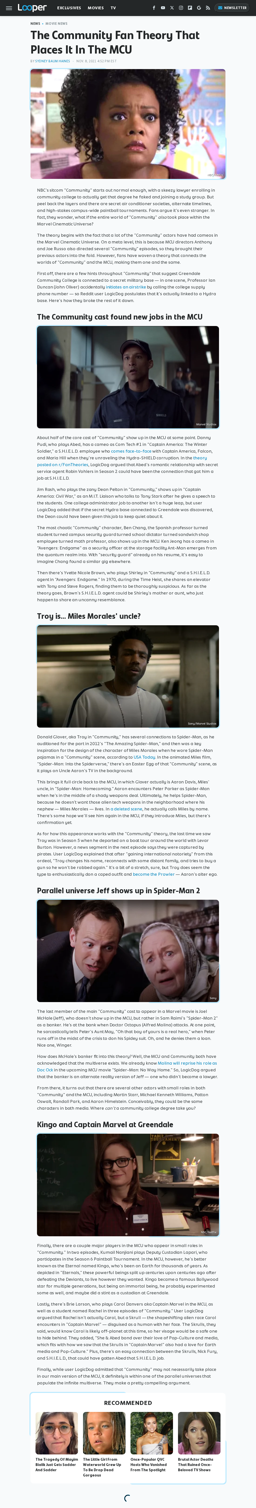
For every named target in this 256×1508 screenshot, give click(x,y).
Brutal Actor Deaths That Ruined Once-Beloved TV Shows (195, 1464)
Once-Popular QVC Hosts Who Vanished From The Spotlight (148, 1464)
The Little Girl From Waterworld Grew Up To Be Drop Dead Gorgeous (102, 1467)
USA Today (144, 757)
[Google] (199, 9)
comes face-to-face (131, 451)
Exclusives (69, 8)
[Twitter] (172, 9)
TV (113, 8)
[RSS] (208, 9)
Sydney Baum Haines (52, 61)
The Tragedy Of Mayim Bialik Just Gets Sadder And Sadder (57, 1464)
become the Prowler (153, 874)
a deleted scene (126, 809)
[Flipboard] (190, 9)
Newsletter (235, 8)
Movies (96, 8)
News (35, 23)
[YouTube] (163, 9)
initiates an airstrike (126, 287)
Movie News (57, 23)
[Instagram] (181, 9)
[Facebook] (154, 9)
